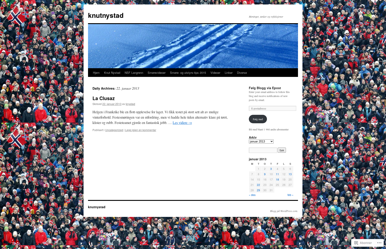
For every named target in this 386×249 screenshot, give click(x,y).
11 (277, 174)
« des (252, 195)
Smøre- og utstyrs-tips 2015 (188, 72)
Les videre (182, 122)
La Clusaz (103, 98)
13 (290, 174)
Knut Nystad (112, 72)
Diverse (242, 72)
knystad (130, 104)
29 (258, 190)
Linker (229, 72)
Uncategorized (114, 130)
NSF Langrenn (134, 72)
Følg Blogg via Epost (265, 88)
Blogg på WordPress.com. (284, 211)
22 (258, 185)
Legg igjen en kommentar (140, 130)
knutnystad (106, 15)
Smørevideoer (157, 72)
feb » (290, 195)
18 (277, 179)
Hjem (96, 72)
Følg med (258, 119)
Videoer (215, 72)
